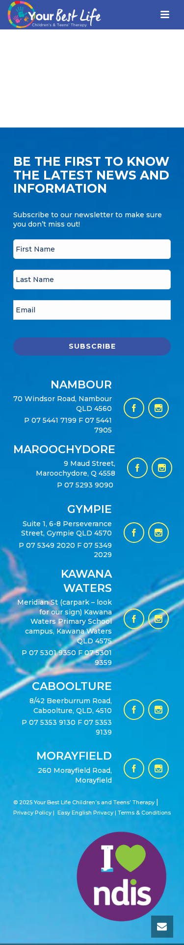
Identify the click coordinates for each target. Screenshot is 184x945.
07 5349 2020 (50, 545)
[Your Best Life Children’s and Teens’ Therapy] (47, 23)
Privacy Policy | (33, 812)
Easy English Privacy (85, 812)
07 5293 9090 (89, 485)
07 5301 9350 (53, 652)
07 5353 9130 (53, 722)
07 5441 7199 (55, 420)
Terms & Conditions (144, 812)
